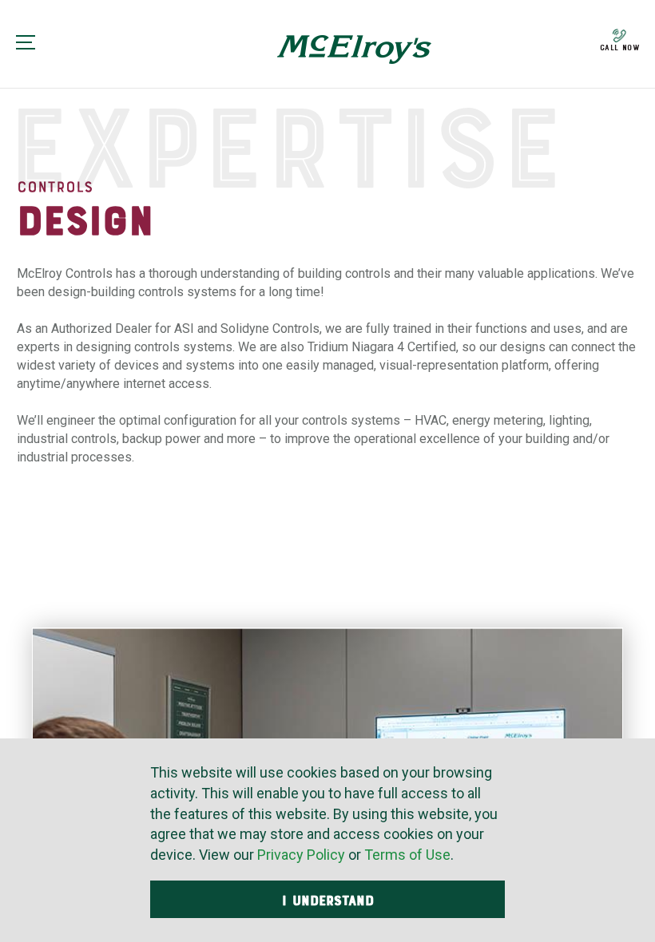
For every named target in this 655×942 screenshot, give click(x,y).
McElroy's (354, 49)
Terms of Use (407, 854)
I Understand (328, 900)
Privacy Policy (301, 854)
